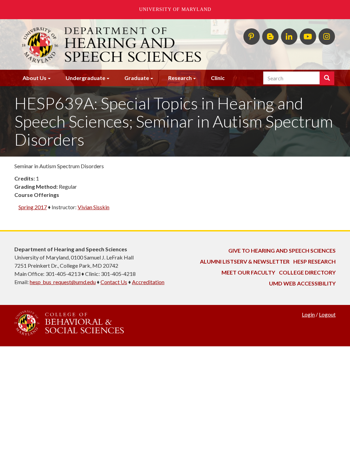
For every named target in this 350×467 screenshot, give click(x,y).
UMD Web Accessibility (302, 283)
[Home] (119, 44)
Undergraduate (85, 78)
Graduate (136, 78)
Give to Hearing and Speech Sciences (282, 250)
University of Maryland (175, 9)
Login (308, 314)
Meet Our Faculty (248, 272)
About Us (34, 78)
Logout (327, 314)
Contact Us (113, 282)
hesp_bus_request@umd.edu (63, 282)
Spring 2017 (32, 207)
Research (180, 78)
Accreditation (148, 282)
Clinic (218, 78)
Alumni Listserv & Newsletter (245, 261)
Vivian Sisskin (93, 207)
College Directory (307, 272)
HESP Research (314, 261)
